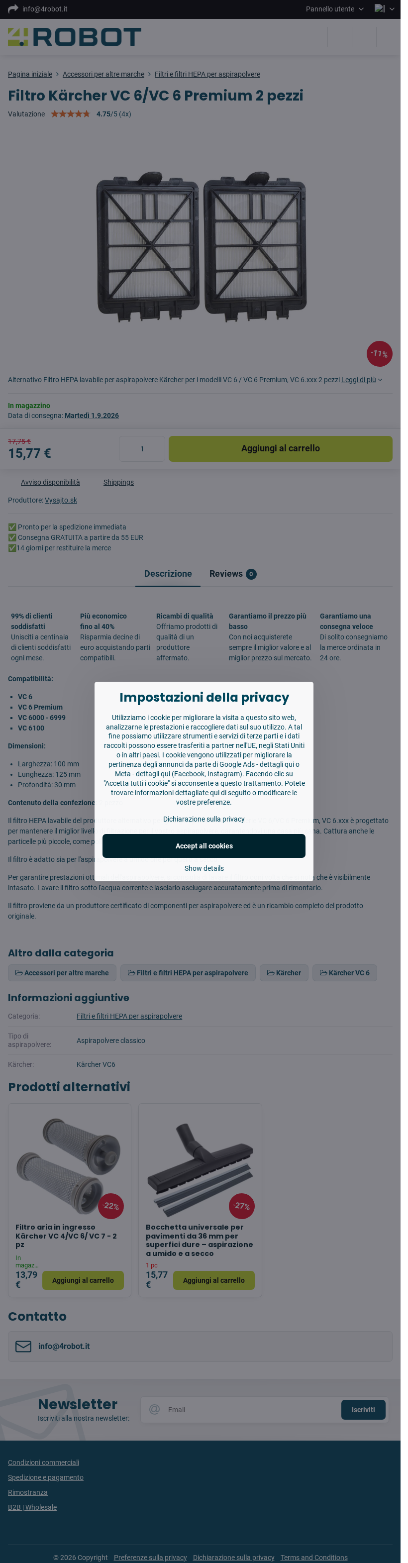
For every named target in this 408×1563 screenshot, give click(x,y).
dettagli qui (277, 764)
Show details (204, 868)
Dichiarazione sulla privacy (204, 819)
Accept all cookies (204, 846)
